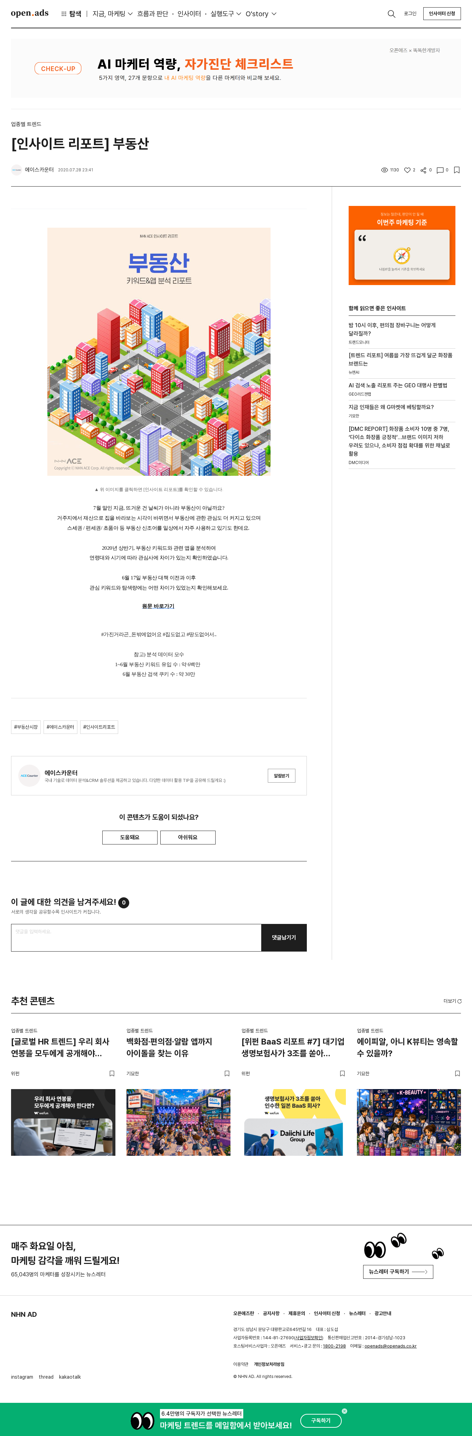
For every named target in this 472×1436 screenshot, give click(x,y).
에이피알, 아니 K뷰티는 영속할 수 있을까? (407, 1047)
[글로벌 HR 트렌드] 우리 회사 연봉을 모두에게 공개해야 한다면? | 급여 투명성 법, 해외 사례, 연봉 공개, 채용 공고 (61, 1049)
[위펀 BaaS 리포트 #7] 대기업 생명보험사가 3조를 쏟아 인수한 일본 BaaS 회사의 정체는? (293, 1049)
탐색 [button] (75, 14)
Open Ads (29, 13)
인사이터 (189, 14)
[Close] (344, 1411)
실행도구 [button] (222, 14)
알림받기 (281, 775)
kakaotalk (70, 1377)
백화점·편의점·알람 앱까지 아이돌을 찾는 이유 (169, 1047)
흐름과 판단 (152, 14)
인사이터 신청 (442, 13)
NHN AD (24, 1314)
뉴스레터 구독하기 (389, 1271)
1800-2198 (334, 1346)
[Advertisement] (400, 592)
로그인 (410, 13)
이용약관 (240, 1364)
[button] (453, 1001)
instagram (22, 1377)
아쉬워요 (188, 837)
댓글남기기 (284, 937)
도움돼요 (130, 837)
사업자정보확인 (308, 1337)
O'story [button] (257, 14)
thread (46, 1377)
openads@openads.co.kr (391, 1346)
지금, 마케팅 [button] (109, 14)
